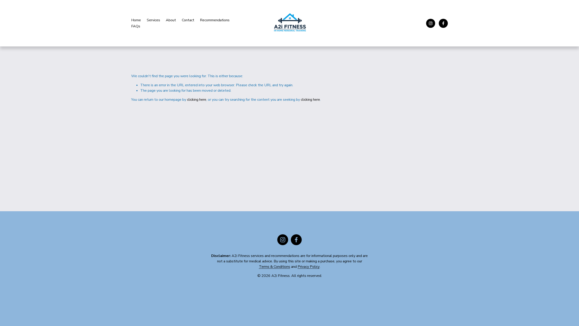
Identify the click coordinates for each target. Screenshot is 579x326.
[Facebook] (443, 23)
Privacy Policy (309, 266)
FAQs (135, 26)
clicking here (196, 99)
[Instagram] (430, 23)
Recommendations (215, 20)
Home (136, 20)
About (171, 20)
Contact (188, 20)
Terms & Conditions (274, 266)
